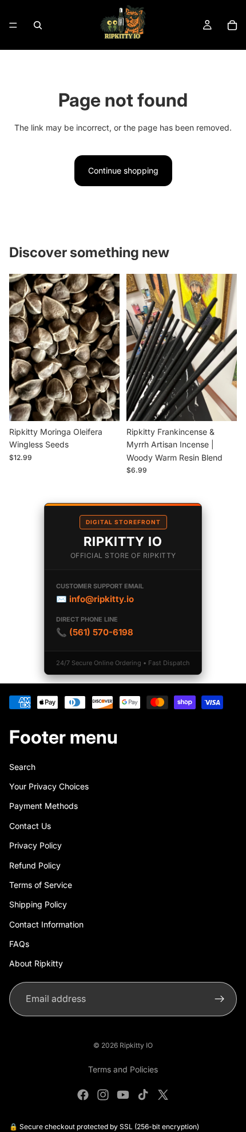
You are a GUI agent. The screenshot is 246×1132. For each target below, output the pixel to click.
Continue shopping (123, 170)
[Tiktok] (143, 1095)
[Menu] (13, 25)
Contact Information (46, 924)
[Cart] (232, 25)
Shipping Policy (38, 904)
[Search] (37, 25)
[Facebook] (83, 1095)
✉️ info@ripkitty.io (95, 598)
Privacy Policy (35, 845)
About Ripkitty (36, 964)
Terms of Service (40, 885)
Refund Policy (35, 865)
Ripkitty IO (136, 1045)
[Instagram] (103, 1095)
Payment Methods (43, 806)
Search (22, 767)
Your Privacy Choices (49, 786)
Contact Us (30, 826)
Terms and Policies (123, 1069)
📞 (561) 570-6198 (94, 632)
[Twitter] (163, 1095)
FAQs (19, 944)
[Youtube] (123, 1095)
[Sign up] (220, 999)
